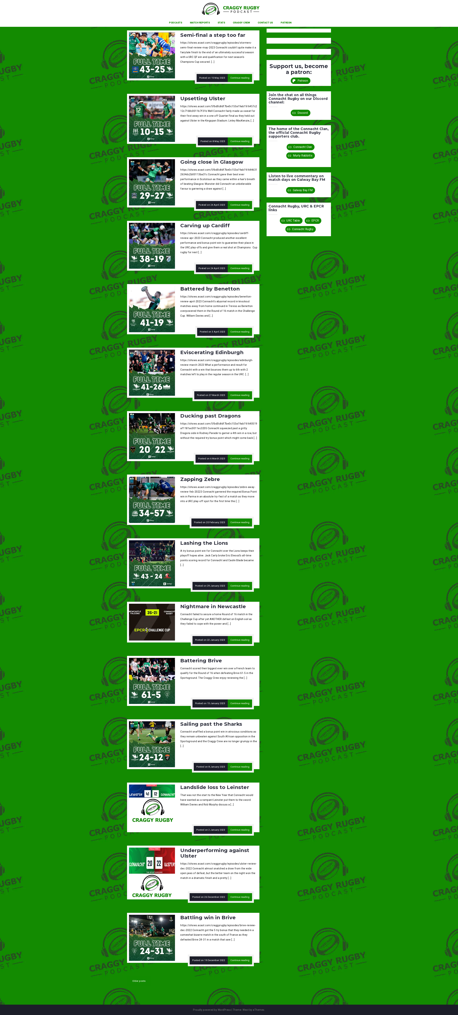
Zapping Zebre (200, 479)
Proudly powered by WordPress (212, 1009)
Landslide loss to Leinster (214, 787)
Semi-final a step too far (212, 35)
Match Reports (200, 22)
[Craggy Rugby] (227, 8)
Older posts (139, 981)
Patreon (286, 22)
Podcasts (175, 22)
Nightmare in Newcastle (213, 606)
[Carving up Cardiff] (152, 245)
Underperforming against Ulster (214, 853)
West (246, 1009)
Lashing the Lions (204, 543)
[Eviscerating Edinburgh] (152, 372)
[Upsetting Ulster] (152, 118)
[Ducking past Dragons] (152, 436)
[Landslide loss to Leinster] (152, 807)
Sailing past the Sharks (211, 724)
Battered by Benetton (210, 289)
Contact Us (265, 22)
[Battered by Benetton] (152, 308)
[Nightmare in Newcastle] (152, 622)
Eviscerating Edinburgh (211, 352)
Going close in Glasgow (211, 162)
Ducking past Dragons (210, 416)
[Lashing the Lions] (152, 563)
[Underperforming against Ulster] (152, 872)
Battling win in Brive (208, 917)
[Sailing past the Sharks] (152, 744)
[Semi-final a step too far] (152, 55)
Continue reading (239, 77)
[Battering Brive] (152, 680)
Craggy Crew (241, 22)
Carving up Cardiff (205, 225)
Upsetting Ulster (202, 98)
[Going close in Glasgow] (152, 182)
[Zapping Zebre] (152, 499)
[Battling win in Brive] (152, 937)
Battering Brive (201, 660)
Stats (221, 22)
